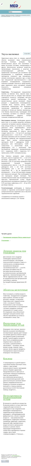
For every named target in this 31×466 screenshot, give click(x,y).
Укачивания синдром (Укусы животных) (16, 237)
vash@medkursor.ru (16, 455)
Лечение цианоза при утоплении (14, 251)
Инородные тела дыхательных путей (13, 324)
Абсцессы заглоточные (15, 289)
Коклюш (7, 358)
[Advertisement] (15, 33)
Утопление (5, 240)
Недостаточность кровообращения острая (12, 397)
